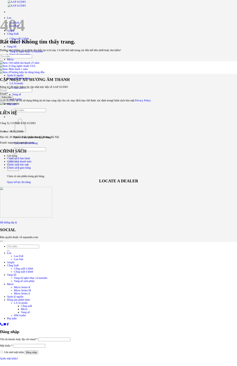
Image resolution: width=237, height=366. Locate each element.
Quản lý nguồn (15, 296)
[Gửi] (1, 60)
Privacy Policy (143, 100)
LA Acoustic (21, 302)
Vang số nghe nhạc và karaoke (30, 277)
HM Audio (20, 315)
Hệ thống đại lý (8, 222)
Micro (10, 59)
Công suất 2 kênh (23, 268)
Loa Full (18, 256)
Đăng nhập (31, 352)
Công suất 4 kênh (23, 271)
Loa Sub (18, 259)
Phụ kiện (12, 318)
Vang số (25, 312)
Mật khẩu (6, 345)
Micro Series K (22, 287)
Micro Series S (22, 293)
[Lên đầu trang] (1, 241)
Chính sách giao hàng (19, 167)
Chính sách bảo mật (18, 164)
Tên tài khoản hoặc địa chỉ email (19, 339)
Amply (11, 262)
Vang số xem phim (24, 281)
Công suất (26, 305)
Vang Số (11, 46)
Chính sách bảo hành (19, 158)
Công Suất (13, 265)
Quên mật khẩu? (9, 358)
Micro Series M (22, 290)
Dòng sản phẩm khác (18, 299)
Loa (9, 252)
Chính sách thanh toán (19, 161)
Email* (4, 93)
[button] (118, 364)
